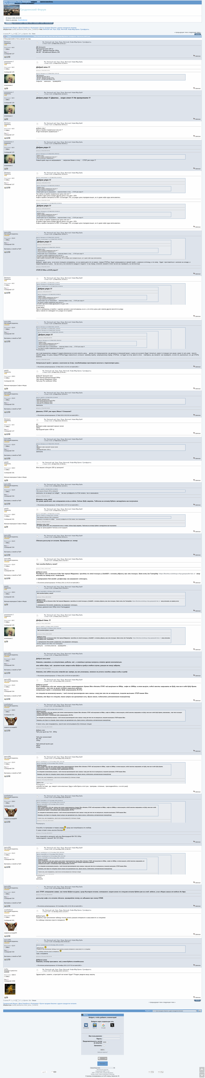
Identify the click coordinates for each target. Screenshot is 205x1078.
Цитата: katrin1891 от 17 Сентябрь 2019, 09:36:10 (49, 800)
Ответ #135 (48, 510)
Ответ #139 (48, 616)
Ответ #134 (48, 486)
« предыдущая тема (181, 32)
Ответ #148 (48, 941)
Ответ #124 (48, 143)
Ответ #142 (48, 706)
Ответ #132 (48, 440)
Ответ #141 (48, 681)
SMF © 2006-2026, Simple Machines (102, 1073)
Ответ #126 (48, 234)
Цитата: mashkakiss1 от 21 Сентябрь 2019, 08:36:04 (50, 852)
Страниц (6, 33)
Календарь (36, 23)
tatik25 (6, 370)
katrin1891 (7, 232)
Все (30, 33)
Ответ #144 (48, 797)
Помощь (26, 23)
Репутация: (7, 47)
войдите (34, 1)
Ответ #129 (47, 372)
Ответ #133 (47, 464)
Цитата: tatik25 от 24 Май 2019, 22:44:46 (47, 397)
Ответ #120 (47, 43)
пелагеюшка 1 (9, 61)
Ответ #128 (48, 323)
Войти (42, 23)
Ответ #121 (48, 63)
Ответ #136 (48, 537)
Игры (31, 23)
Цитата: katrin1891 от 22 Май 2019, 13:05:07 (48, 282)
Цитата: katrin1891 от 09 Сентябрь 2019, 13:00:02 (49, 709)
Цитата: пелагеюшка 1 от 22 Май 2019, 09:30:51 (49, 177)
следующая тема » (194, 32)
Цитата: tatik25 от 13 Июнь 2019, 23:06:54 (47, 626)
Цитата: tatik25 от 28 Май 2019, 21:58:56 (47, 489)
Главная (9, 23)
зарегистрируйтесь (46, 1)
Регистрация (48, 23)
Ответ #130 (48, 394)
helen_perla (27, 29)
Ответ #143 (48, 758)
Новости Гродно (18, 23)
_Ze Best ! (34, 29)
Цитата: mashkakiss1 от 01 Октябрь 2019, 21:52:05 (50, 944)
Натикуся (7, 42)
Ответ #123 (48, 124)
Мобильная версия (102, 1070)
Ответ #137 (48, 560)
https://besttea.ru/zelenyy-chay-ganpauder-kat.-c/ (177, 573)
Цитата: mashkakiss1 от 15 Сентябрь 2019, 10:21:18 (50, 761)
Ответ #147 (47, 911)
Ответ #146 (48, 888)
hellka (6, 969)
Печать (198, 34)
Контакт (102, 1063)
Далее (26, 33)
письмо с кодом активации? (24, 3)
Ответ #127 (48, 279)
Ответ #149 (47, 971)
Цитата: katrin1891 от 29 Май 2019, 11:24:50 (48, 513)
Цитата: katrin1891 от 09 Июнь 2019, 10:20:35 (48, 591)
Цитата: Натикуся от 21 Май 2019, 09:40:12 (47, 153)
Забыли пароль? (102, 1052)
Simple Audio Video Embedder (100, 1074)
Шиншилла (20, 29)
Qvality (14, 29)
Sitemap (112, 1074)
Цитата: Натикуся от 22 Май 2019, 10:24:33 (47, 237)
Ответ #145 (48, 849)
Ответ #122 (48, 94)
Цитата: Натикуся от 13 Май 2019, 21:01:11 (47, 73)
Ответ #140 (48, 655)
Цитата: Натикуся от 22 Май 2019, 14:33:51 (47, 326)
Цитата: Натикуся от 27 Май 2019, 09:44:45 (47, 443)
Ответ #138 (48, 588)
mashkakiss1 (8, 704)
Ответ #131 (48, 421)
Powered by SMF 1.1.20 (102, 1071)
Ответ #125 (48, 174)
